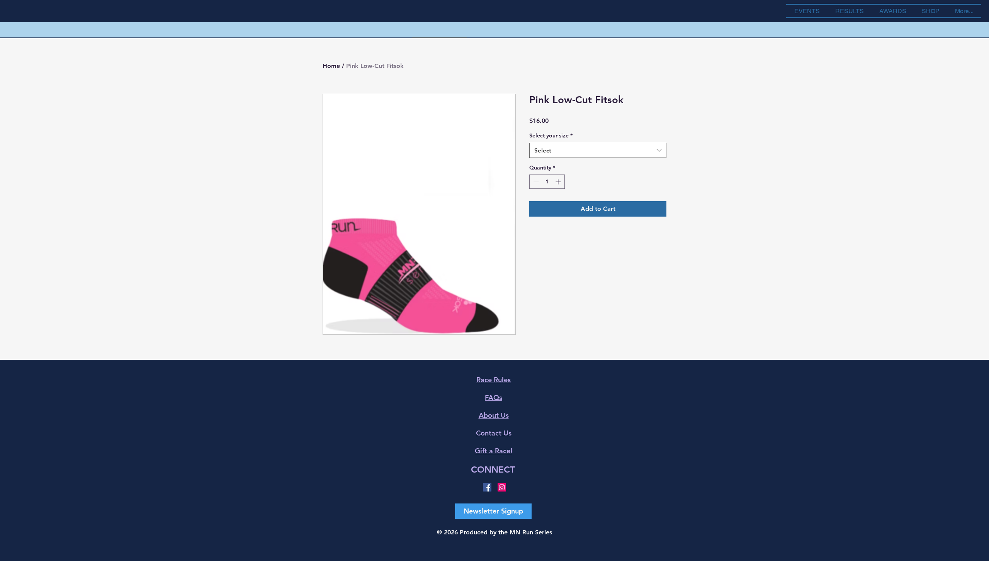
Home (331, 65)
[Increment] (559, 181)
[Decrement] (535, 181)
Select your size (551, 135)
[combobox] (597, 150)
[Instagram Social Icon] (502, 487)
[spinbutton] (547, 181)
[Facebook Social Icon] (487, 487)
